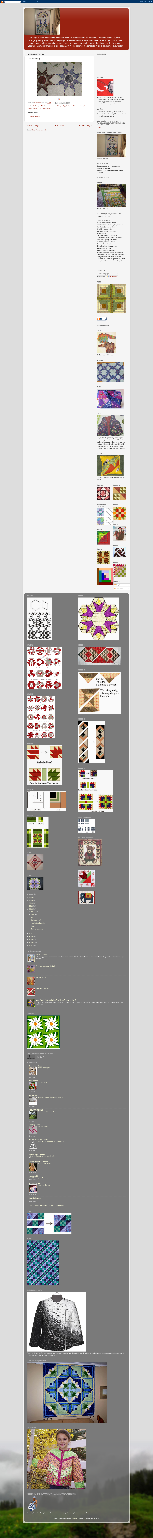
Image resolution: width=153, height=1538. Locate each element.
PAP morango (42, 1082)
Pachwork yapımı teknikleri (41, 108)
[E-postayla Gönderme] (56, 103)
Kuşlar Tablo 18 (41, 955)
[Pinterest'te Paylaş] (69, 103)
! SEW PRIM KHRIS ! (36, 1110)
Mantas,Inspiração (44, 1068)
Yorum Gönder (35, 116)
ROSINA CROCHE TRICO (38, 1139)
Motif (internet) (35, 920)
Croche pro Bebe (35, 1066)
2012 (31, 909)
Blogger (75, 1518)
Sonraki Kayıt (33, 125)
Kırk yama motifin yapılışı (56, 106)
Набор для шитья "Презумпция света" (50, 1097)
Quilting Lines (34, 1125)
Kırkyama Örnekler (42, 989)
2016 (31, 897)
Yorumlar (119, 588)
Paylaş (99, 127)
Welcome (32, 1200)
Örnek (32, 926)
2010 (31, 936)
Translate (113, 276)
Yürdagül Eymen (35, 1183)
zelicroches (33, 1081)
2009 (31, 939)
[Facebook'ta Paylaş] (67, 103)
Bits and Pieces (43, 1126)
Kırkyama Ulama (72, 106)
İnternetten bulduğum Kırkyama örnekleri (42, 1156)
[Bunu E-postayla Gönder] (60, 103)
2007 (31, 945)
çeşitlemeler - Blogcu (37, 1154)
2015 (31, 900)
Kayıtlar (119, 585)
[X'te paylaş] (65, 103)
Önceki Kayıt (85, 125)
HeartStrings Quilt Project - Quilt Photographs (46, 1205)
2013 (31, 906)
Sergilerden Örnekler (37, 923)
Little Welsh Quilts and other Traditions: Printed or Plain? (56, 1000)
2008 (31, 942)
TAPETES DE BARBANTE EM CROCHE (51, 1141)
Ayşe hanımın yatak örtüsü (45, 966)
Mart (33, 914)
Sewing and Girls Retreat (46, 1112)
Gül (31, 917)
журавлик (33, 1095)
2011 (31, 933)
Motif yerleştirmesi (36, 929)
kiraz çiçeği (33, 1176)
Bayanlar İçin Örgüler (44, 1163)
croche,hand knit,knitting (38, 1161)
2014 (31, 903)
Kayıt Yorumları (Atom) (40, 130)
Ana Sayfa (59, 125)
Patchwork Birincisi (44, 1185)
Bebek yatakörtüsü (40, 106)
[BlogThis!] (62, 103)
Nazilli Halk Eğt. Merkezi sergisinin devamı (43, 1178)
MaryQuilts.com (41, 977)
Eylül (33, 911)
